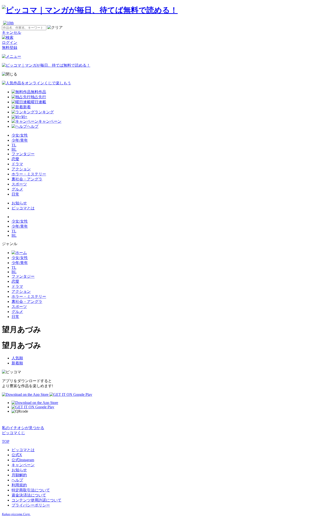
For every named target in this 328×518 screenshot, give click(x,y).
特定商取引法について (31, 490)
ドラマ (17, 164)
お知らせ (19, 203)
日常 (15, 194)
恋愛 (15, 159)
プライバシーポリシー (31, 505)
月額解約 (19, 475)
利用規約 (19, 485)
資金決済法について (29, 495)
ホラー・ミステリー (29, 174)
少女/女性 (20, 135)
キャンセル (11, 32)
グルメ (17, 189)
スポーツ (19, 184)
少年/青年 (20, 140)
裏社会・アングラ (27, 179)
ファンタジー (23, 154)
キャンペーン (23, 465)
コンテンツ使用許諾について (36, 500)
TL (14, 145)
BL (14, 149)
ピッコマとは (23, 208)
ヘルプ (17, 480)
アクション (21, 169)
